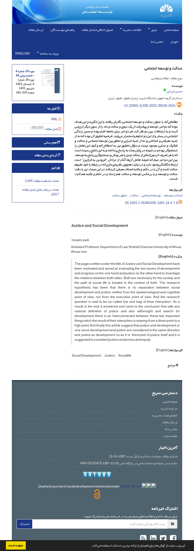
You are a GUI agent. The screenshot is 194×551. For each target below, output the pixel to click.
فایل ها (52, 108)
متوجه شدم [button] (16, 545)
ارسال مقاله (35, 30)
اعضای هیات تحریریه (164, 415)
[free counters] (97, 475)
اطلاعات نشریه (131, 30)
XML (54, 119)
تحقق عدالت (119, 195)
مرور (153, 30)
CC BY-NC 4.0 (131, 486)
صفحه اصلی (171, 30)
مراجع (172, 365)
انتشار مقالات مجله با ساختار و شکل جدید (151, 456)
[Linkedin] (153, 538)
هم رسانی (50, 142)
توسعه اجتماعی (151, 195)
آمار (53, 168)
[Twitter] (163, 538)
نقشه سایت (170, 436)
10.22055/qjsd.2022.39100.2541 (150, 105)
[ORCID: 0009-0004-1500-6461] (164, 90)
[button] (90, 546)
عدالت (134, 195)
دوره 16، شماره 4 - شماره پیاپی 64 (25, 73)
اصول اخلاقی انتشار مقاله (97, 30)
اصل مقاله (45, 129)
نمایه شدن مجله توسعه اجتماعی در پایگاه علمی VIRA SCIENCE (128, 463)
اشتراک (24, 524)
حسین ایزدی (175, 91)
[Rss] (143, 538)
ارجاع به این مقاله (46, 155)
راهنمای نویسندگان (62, 30)
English (22, 53)
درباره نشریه (169, 408)
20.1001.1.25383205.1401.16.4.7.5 (151, 203)
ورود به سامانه (48, 53)
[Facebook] (172, 538)
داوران (174, 41)
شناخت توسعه (173, 195)
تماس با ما (157, 41)
